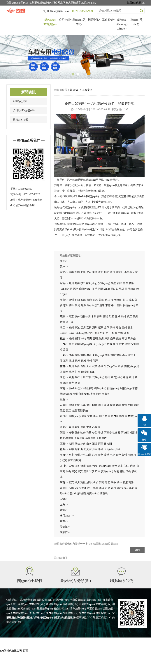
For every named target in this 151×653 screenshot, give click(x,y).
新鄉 (119, 283)
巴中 (97, 471)
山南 (89, 443)
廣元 (114, 465)
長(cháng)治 (99, 344)
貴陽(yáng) (75, 416)
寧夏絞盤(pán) (95, 608)
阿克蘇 (125, 432)
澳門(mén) (65, 515)
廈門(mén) (80, 338)
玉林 (112, 454)
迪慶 (74, 410)
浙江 (62, 327)
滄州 (100, 272)
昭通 (94, 405)
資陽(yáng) (107, 471)
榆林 (119, 482)
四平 (91, 333)
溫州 (83, 327)
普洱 (106, 405)
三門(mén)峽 (132, 288)
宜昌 (89, 377)
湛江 (125, 299)
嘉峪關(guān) (88, 371)
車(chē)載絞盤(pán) (88, 196)
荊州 (131, 377)
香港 (62, 510)
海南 (94, 449)
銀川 (71, 427)
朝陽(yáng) (93, 493)
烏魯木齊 (90, 438)
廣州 (71, 299)
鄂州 (107, 377)
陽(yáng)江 (93, 305)
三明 (95, 338)
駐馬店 (120, 288)
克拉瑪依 (101, 438)
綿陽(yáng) (105, 465)
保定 (89, 272)
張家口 (120, 272)
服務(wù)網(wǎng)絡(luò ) (122, 24)
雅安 (91, 471)
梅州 (71, 305)
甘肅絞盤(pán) (103, 604)
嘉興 (89, 327)
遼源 (96, 333)
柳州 (77, 454)
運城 (127, 344)
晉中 (121, 344)
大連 (84, 488)
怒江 (68, 410)
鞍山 (89, 488)
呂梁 (65, 349)
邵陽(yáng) (113, 388)
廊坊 (106, 272)
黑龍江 (64, 526)
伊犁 (94, 432)
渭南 (101, 482)
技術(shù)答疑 (21, 119)
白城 (120, 333)
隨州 (71, 382)
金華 (106, 327)
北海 (94, 454)
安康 (125, 482)
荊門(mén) (116, 377)
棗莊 (89, 355)
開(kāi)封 (80, 283)
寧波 (77, 327)
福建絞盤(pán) (54, 604)
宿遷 (62, 322)
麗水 (130, 327)
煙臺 (107, 355)
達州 (86, 471)
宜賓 (74, 471)
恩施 (77, 382)
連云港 (69, 322)
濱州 (89, 360)
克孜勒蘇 (79, 438)
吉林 (62, 333)
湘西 (98, 394)
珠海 (95, 299)
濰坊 (113, 355)
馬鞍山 (132, 338)
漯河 (75, 288)
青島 (77, 355)
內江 (126, 465)
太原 (71, 344)
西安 (71, 482)
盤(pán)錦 (75, 493)
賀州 (124, 454)
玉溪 (83, 405)
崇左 (70, 460)
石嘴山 (96, 427)
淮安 (111, 316)
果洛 (100, 449)
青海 (62, 449)
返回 (137, 550)
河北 (62, 272)
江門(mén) (116, 299)
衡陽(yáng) (100, 388)
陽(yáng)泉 (86, 344)
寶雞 (83, 482)
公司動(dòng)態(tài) (24, 110)
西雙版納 (83, 410)
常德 (135, 388)
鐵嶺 (84, 493)
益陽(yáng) (66, 394)
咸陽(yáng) (92, 482)
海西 (117, 449)
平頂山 (64, 294)
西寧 (71, 449)
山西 (62, 344)
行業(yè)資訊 (20, 101)
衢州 (112, 327)
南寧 (71, 454)
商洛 (131, 482)
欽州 (100, 454)
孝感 (125, 377)
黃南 (89, 449)
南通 (105, 316)
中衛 (89, 427)
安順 (89, 416)
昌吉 (77, 432)
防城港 (77, 460)
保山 (89, 405)
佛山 (107, 299)
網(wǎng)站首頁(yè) (50, 22)
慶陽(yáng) (130, 366)
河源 (83, 305)
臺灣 (62, 521)
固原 (83, 427)
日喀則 (108, 443)
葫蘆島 (104, 493)
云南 (62, 405)
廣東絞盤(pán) (94, 599)
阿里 (100, 443)
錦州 (113, 488)
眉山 (68, 471)
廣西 (62, 454)
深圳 (89, 299)
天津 (62, 266)
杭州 (71, 327)
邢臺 (83, 272)
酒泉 (120, 366)
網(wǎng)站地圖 (66, 617)
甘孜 (122, 471)
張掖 (100, 366)
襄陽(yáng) (98, 377)
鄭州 (71, 283)
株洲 (85, 388)
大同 (77, 344)
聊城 (83, 360)
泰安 (124, 355)
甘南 (77, 371)
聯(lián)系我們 (136, 22)
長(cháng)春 (81, 333)
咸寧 (65, 382)
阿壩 (116, 471)
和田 (89, 432)
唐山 (71, 272)
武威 (94, 366)
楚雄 (118, 405)
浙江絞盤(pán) (21, 604)
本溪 (101, 488)
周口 (113, 288)
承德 (94, 272)
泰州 (135, 316)
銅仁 (101, 416)
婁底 (92, 394)
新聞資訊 (93, 19)
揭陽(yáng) (129, 305)
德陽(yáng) (92, 465)
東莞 (107, 305)
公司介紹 (64, 19)
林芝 (83, 443)
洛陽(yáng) (91, 283)
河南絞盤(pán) (78, 599)
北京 (62, 261)
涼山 (128, 471)
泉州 (101, 338)
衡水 (112, 272)
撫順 (95, 488)
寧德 (124, 338)
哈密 (71, 432)
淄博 (83, 355)
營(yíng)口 (122, 488)
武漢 (71, 377)
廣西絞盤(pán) (54, 613)
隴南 (65, 371)
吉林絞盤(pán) (37, 604)
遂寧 (120, 465)
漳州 (107, 338)
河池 (130, 454)
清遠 (102, 305)
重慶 (62, 399)
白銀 (83, 366)
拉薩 (71, 443)
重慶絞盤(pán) (45, 608)
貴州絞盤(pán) (78, 608)
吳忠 (77, 427)
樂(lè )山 (134, 465)
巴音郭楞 (68, 438)
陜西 (62, 482)
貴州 (62, 416)
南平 (112, 338)
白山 (108, 333)
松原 (114, 333)
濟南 (71, 355)
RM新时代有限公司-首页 (14, 650)
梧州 (89, 454)
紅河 (124, 405)
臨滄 (112, 405)
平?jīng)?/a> (111, 366)
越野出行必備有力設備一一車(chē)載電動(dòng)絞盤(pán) (86, 543)
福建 (62, 338)
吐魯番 (116, 432)
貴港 (106, 454)
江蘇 (62, 316)
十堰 (83, 377)
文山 (130, 405)
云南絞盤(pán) (61, 608)
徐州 (88, 316)
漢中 (113, 482)
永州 (81, 394)
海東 (77, 449)
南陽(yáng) (85, 288)
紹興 (100, 327)
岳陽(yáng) (126, 388)
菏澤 (95, 360)
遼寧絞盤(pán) (103, 613)
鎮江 (129, 316)
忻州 (133, 344)
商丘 (94, 288)
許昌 (70, 288)
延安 (107, 482)
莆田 (89, 338)
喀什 (83, 432)
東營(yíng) (98, 355)
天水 (89, 366)
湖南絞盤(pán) (28, 608)
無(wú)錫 (80, 316)
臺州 (124, 327)
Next (143, 57)
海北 (83, 449)
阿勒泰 (108, 432)
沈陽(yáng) (75, 488)
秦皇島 (128, 272)
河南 (62, 283)
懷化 (86, 394)
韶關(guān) (81, 299)
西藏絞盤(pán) (21, 613)
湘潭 (91, 388)
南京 (71, 316)
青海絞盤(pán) (37, 613)
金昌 (77, 366)
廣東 (62, 299)
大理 (136, 405)
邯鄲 (77, 272)
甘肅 (62, 366)
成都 (71, 465)
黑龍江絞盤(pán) (102, 617)
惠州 (65, 305)
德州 (77, 360)
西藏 (62, 443)
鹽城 (117, 316)
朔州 (115, 344)
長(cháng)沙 (75, 388)
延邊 (126, 333)
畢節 (95, 416)
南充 (62, 471)
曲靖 (77, 405)
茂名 (131, 299)
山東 (62, 355)
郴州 (75, 394)
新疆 (62, 432)
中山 (113, 305)
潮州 (119, 305)
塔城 (100, 432)
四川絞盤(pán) (70, 613)
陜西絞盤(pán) (87, 613)
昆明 (71, 405)
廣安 (80, 471)
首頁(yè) (74, 90)
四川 (62, 465)
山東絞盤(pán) (87, 604)
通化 (102, 333)
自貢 (77, 465)
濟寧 (119, 355)
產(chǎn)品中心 (78, 22)
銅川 (77, 482)
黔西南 (115, 416)
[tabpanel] (75, 57)
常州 (93, 316)
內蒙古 (64, 532)
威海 (130, 355)
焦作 (125, 283)
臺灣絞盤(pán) (84, 617)
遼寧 (62, 488)
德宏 (62, 410)
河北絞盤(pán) (61, 599)
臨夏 (71, 371)
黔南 (107, 416)
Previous (7, 57)
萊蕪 (65, 360)
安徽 (62, 499)
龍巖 (118, 338)
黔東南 (123, 416)
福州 (71, 338)
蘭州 (71, 366)
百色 (118, 454)
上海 (62, 504)
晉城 (109, 344)
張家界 (106, 394)
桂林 (83, 454)
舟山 (118, 327)
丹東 (107, 488)
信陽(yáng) (104, 288)
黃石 (77, 377)
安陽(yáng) (104, 283)
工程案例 (107, 19)
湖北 (62, 377)
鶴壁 (113, 283)
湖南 (62, 388)
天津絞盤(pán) (44, 599)
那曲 (94, 443)
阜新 (131, 488)
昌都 (77, 443)
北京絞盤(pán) (28, 599)
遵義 (84, 416)
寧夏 (62, 427)
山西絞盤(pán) (70, 604)
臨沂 (71, 360)
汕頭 (101, 299)
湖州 (94, 327)
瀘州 (83, 465)
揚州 (123, 316)
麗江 (100, 405)
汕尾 (77, 305)
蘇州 (99, 316)
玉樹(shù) (109, 449)
